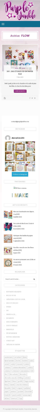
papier (7, 391)
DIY (20, 68)
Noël (13, 388)
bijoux (25, 357)
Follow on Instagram (20, 174)
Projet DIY (7, 395)
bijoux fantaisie (9, 360)
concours (19, 364)
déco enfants (14, 374)
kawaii (12, 385)
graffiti (20, 381)
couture (27, 364)
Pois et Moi (28, 391)
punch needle (17, 395)
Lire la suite (20, 91)
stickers (7, 398)
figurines (7, 381)
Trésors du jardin (13, 344)
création (30, 367)
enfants (27, 378)
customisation (24, 371)
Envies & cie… (11, 314)
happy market (29, 381)
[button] (10, 146)
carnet (7, 364)
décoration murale (10, 378)
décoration (23, 374)
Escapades (10, 318)
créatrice (7, 371)
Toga (20, 398)
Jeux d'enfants (12, 322)
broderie (25, 360)
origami (19, 388)
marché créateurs (22, 385)
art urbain (18, 357)
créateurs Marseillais (19, 367)
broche (18, 360)
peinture (13, 391)
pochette (20, 391)
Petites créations (13, 337)
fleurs (14, 381)
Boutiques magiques (13, 292)
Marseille (10, 329)
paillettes (27, 388)
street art (14, 398)
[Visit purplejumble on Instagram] (8, 138)
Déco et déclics (12, 303)
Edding (20, 378)
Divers (8, 307)
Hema (6, 385)
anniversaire (8, 357)
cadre (31, 360)
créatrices (15, 371)
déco (6, 374)
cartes (13, 364)
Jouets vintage (11, 326)
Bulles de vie (11, 295)
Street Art (10, 341)
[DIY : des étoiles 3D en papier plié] (20, 58)
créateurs (7, 367)
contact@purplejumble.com (20, 122)
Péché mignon (11, 333)
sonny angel (27, 395)
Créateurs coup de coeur (15, 299)
